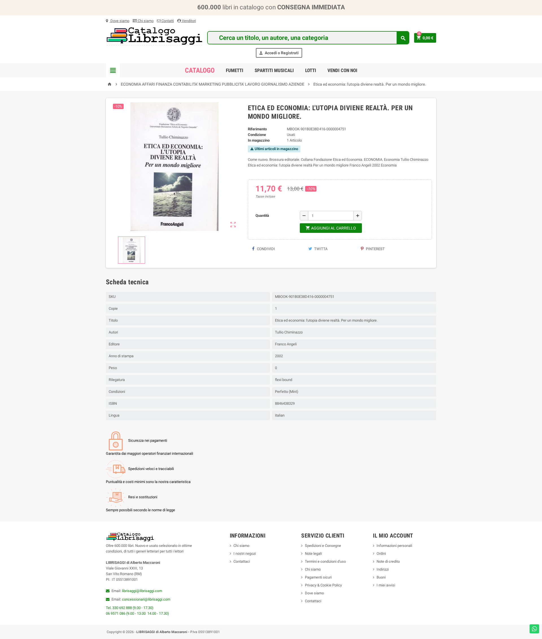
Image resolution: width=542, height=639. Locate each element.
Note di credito (388, 561)
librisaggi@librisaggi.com (142, 591)
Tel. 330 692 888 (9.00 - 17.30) (130, 608)
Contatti (167, 21)
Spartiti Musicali (274, 70)
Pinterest (375, 249)
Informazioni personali (394, 545)
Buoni (381, 577)
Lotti (310, 70)
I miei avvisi (386, 585)
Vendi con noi (342, 70)
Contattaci (241, 561)
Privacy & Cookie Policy (323, 585)
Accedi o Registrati (279, 53)
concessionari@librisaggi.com (146, 599)
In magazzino (259, 140)
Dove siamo (119, 21)
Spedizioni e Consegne (323, 545)
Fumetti (234, 70)
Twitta (320, 249)
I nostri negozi (244, 553)
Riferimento (257, 129)
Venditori (188, 21)
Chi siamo (145, 21)
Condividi (265, 249)
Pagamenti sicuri (318, 577)
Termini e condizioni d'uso (325, 561)
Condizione (257, 135)
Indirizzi (383, 569)
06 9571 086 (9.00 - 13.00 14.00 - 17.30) (137, 613)
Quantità (262, 215)
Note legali (313, 553)
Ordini (381, 553)
